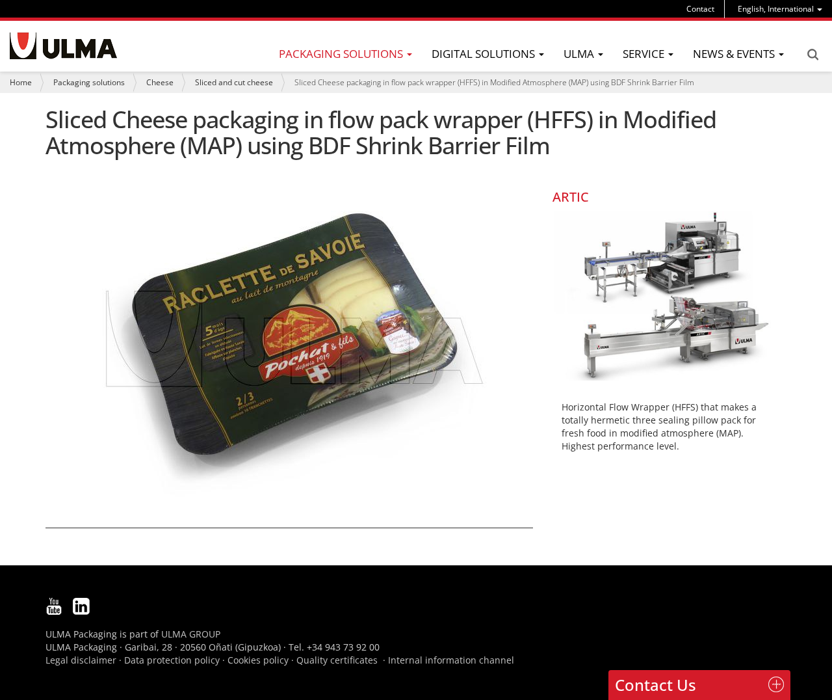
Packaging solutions (89, 82)
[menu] (780, 8)
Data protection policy (172, 660)
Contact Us (655, 684)
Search (812, 54)
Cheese (160, 82)
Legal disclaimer (81, 660)
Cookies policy (258, 660)
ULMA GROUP (190, 634)
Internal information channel (451, 660)
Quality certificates (337, 660)
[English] (63, 46)
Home (21, 82)
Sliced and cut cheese (234, 82)
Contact (700, 8)
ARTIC (570, 197)
